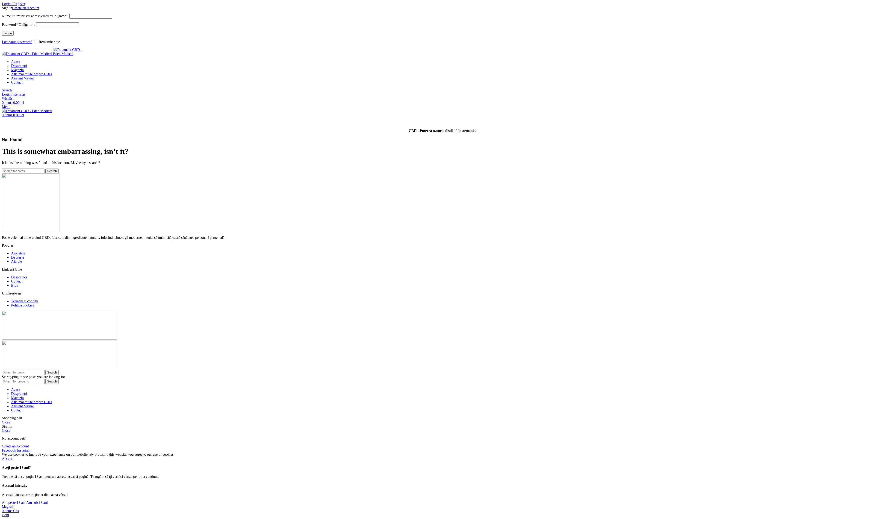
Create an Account (25, 8)
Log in (8, 33)
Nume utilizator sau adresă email (35, 16)
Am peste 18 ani (14, 502)
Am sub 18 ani (37, 502)
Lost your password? (17, 42)
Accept (7, 459)
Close (6, 422)
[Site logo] (27, 54)
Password (18, 24)
